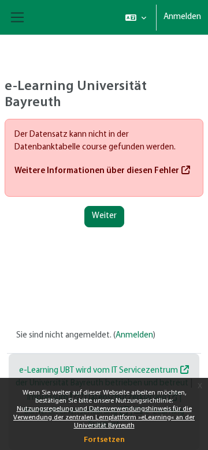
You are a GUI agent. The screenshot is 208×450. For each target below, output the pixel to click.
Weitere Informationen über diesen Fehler (96, 171)
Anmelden (182, 17)
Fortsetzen (104, 440)
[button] (136, 17)
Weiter (104, 216)
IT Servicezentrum (145, 370)
